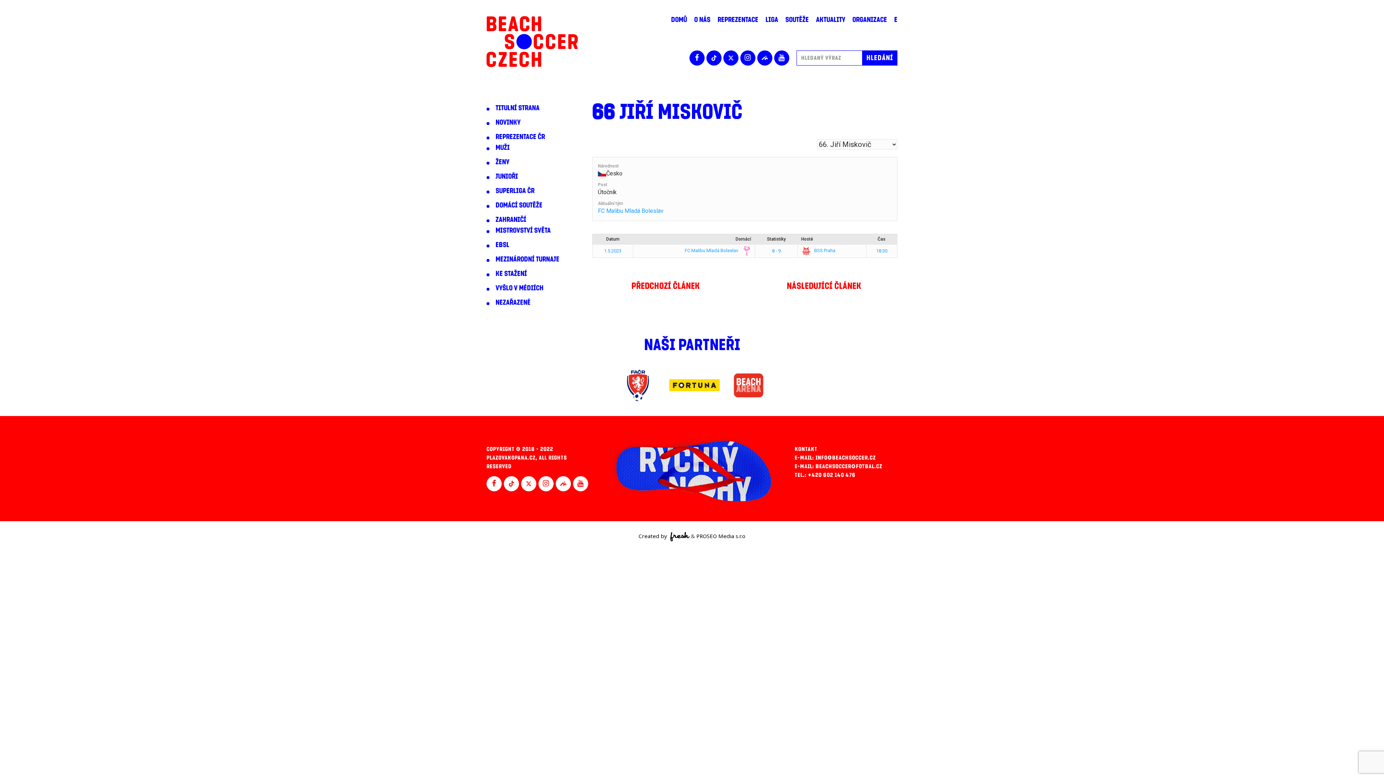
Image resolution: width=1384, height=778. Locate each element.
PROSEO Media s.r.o (720, 536)
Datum (613, 239)
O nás (702, 19)
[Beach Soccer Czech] (532, 41)
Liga (772, 19)
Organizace (869, 19)
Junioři (507, 176)
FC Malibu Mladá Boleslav (631, 210)
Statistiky (776, 239)
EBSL (502, 245)
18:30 (881, 251)
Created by (654, 536)
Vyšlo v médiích (520, 288)
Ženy (502, 162)
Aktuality (830, 19)
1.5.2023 (612, 251)
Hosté (807, 239)
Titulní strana (518, 108)
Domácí (743, 239)
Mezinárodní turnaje (527, 259)
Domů (679, 19)
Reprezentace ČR (520, 136)
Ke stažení (511, 273)
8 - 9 (776, 251)
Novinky (508, 122)
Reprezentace (738, 19)
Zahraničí (511, 219)
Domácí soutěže (519, 205)
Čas (882, 239)
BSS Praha (824, 250)
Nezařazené (513, 302)
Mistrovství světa (523, 230)
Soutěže (797, 19)
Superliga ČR (515, 190)
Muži (503, 147)
